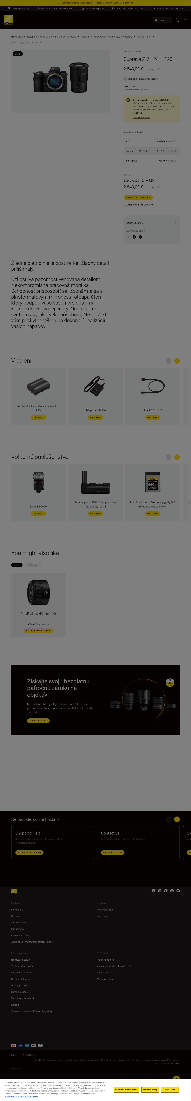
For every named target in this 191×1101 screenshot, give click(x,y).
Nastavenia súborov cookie (126, 1089)
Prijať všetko (170, 1089)
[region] (95, 1090)
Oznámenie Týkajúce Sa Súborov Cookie (21, 1096)
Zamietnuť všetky (150, 1089)
